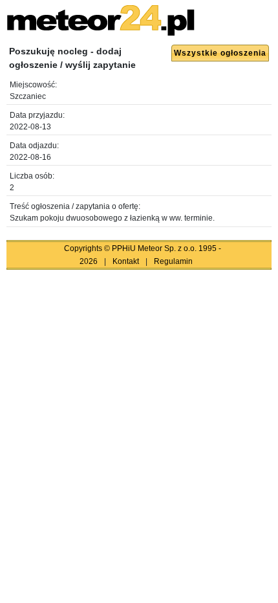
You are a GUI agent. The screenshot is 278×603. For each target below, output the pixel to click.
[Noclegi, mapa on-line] (100, 31)
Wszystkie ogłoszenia (220, 53)
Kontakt (125, 261)
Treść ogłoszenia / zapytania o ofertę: (75, 206)
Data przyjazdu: (37, 115)
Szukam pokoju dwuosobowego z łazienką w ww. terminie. (112, 218)
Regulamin (173, 261)
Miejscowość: (33, 84)
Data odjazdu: (34, 145)
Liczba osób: (32, 176)
